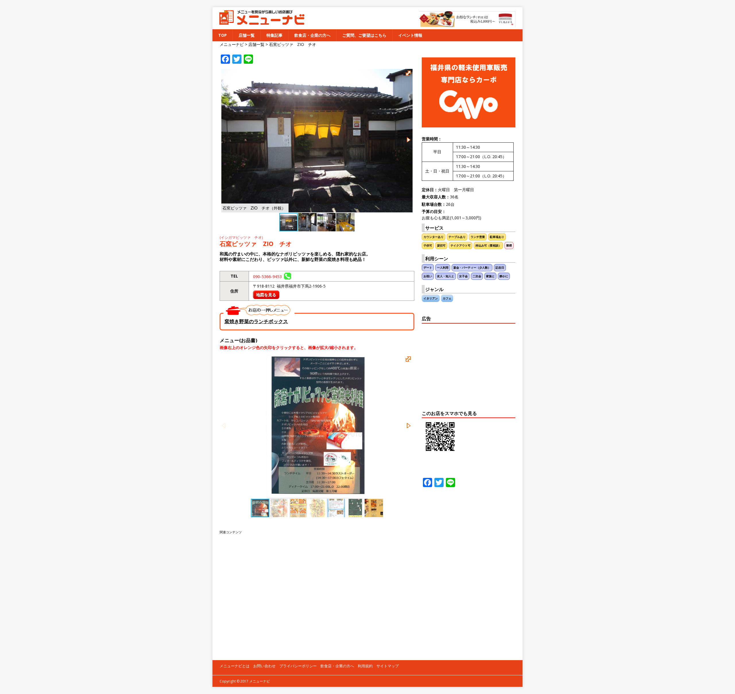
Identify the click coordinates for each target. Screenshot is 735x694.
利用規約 (365, 665)
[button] (409, 74)
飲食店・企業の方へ (312, 35)
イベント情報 (410, 35)
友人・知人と (445, 276)
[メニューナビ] (259, 22)
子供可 (427, 245)
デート (427, 267)
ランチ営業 (478, 237)
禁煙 (509, 245)
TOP (222, 35)
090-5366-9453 (268, 276)
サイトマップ (387, 665)
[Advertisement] (317, 594)
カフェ (447, 298)
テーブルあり (457, 237)
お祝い (427, 276)
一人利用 (442, 267)
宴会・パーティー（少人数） (472, 267)
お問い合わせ (264, 665)
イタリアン (430, 298)
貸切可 (441, 245)
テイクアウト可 (460, 245)
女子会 (463, 276)
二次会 (477, 276)
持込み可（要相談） (488, 245)
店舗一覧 (247, 35)
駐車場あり (497, 237)
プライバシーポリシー (298, 665)
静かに (504, 276)
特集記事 (274, 35)
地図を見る (266, 294)
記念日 (500, 267)
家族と (490, 276)
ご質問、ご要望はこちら (364, 35)
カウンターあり (433, 237)
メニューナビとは (234, 665)
